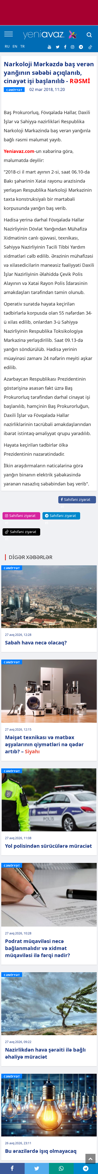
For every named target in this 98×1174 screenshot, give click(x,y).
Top (90, 1159)
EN (15, 46)
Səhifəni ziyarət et (75, 503)
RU (7, 46)
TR (22, 46)
